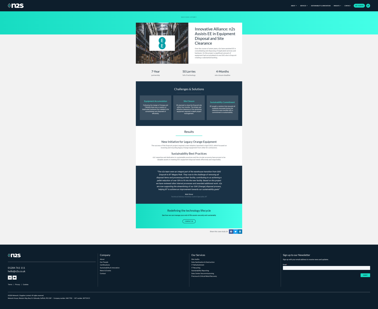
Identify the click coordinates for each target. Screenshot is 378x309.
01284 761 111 (16, 267)
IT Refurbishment (197, 265)
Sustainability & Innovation (321, 5)
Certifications (105, 265)
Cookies (25, 284)
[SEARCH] (368, 6)
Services (303, 5)
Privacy (17, 284)
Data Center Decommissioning (202, 273)
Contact (347, 5)
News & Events (105, 271)
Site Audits (195, 259)
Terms (10, 284)
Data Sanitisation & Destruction (202, 262)
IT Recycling (195, 268)
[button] (231, 231)
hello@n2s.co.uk (16, 271)
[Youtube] (15, 278)
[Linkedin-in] (10, 278)
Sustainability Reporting (200, 271)
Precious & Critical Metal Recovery (204, 276)
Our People (104, 262)
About (293, 5)
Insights (337, 5)
